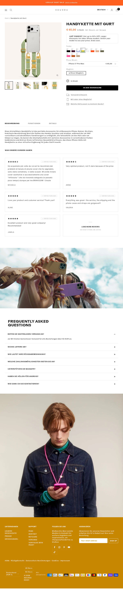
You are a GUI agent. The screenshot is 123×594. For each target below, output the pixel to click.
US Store (28, 568)
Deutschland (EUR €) (11, 574)
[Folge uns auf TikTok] (54, 552)
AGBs (7, 561)
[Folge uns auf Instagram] (59, 547)
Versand (102, 30)
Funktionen (34, 123)
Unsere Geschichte (11, 532)
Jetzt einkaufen (71, 2)
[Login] (112, 10)
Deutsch (101, 10)
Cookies (55, 561)
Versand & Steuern (79, 95)
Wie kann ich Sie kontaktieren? (23, 384)
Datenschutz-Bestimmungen (38, 561)
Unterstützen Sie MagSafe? (21, 369)
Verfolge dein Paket (36, 544)
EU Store (28, 572)
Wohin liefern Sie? (17, 347)
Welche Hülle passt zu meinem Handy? (87, 104)
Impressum (65, 561)
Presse (8, 536)
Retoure (33, 537)
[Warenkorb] (117, 10)
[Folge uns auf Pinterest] (64, 547)
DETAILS (52, 123)
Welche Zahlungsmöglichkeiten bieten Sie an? (31, 361)
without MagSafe (76, 73)
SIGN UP (113, 540)
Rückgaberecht (17, 561)
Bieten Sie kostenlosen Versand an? (26, 334)
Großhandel (11, 539)
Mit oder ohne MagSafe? (81, 99)
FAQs (31, 531)
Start (7, 18)
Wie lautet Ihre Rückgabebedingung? (27, 354)
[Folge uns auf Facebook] (54, 547)
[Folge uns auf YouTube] (69, 547)
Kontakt (33, 534)
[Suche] (11, 10)
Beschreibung (12, 123)
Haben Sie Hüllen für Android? (23, 376)
